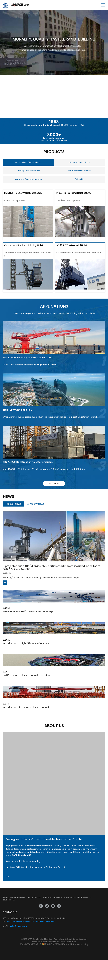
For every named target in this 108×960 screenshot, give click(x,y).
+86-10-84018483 (47, 921)
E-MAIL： (6, 926)
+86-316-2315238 (14, 921)
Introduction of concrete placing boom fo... (27, 707)
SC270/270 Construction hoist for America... (28, 462)
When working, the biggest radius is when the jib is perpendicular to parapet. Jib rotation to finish (50, 417)
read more (54, 483)
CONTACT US (10, 912)
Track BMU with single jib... (17, 409)
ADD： (5, 918)
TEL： (5, 921)
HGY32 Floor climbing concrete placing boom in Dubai (29, 364)
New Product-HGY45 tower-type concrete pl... (29, 611)
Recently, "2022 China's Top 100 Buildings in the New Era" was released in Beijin (41, 577)
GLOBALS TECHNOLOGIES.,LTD (62, 941)
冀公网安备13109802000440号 (59, 944)
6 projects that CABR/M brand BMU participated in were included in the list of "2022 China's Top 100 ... (51, 567)
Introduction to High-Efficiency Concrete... (27, 643)
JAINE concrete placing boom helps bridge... (28, 675)
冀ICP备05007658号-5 (30, 944)
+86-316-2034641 (31, 921)
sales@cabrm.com (18, 926)
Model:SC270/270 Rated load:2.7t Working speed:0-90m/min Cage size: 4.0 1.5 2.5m (44, 469)
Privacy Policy (81, 944)
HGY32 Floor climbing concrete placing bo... (27, 357)
